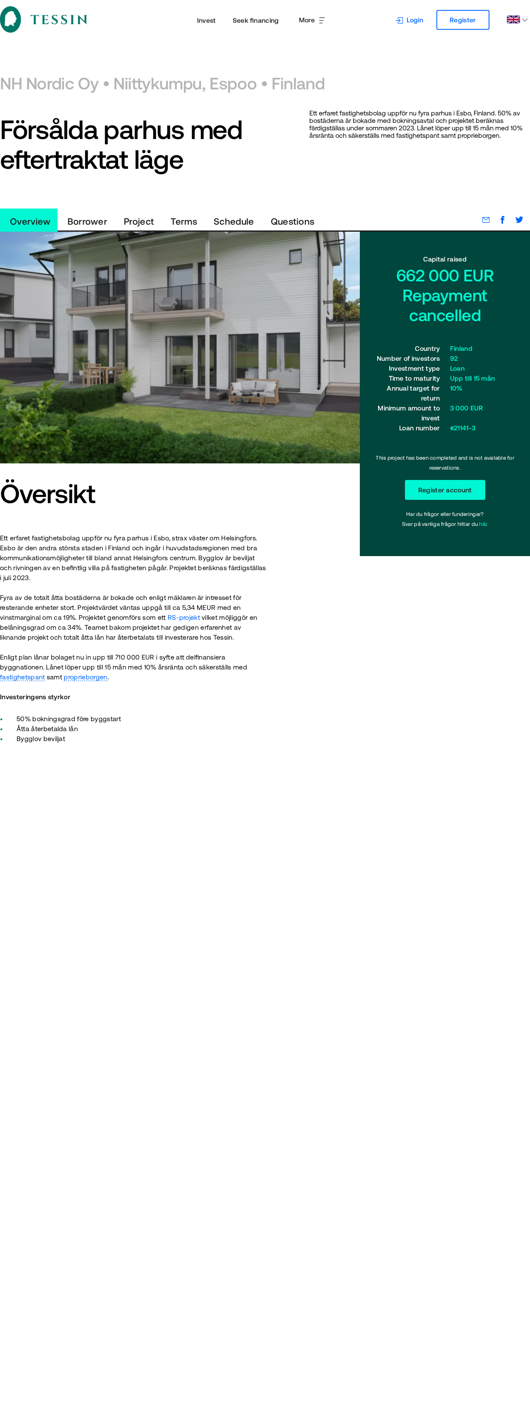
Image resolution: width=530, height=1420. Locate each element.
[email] (482, 219)
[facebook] (498, 219)
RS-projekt (184, 617)
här (483, 524)
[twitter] (515, 219)
